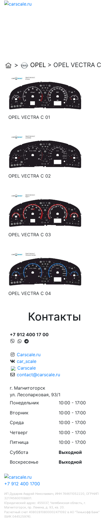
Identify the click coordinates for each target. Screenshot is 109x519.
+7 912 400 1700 (22, 483)
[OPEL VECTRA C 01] (45, 93)
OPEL (38, 64)
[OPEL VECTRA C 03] (45, 210)
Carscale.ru (29, 354)
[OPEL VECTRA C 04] (45, 269)
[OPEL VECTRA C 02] (45, 151)
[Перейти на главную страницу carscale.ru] (18, 3)
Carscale (26, 368)
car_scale (26, 361)
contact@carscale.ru (38, 374)
